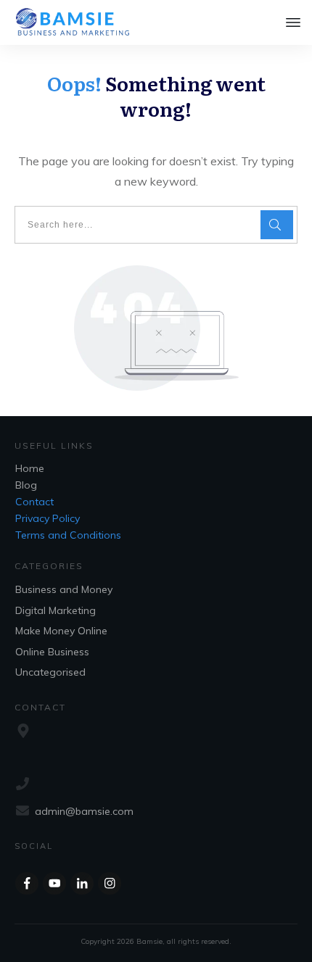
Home (29, 468)
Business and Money (63, 589)
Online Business (52, 651)
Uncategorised (50, 672)
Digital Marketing (55, 610)
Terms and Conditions (68, 535)
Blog (26, 485)
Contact (34, 501)
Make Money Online (61, 630)
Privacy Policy (47, 518)
